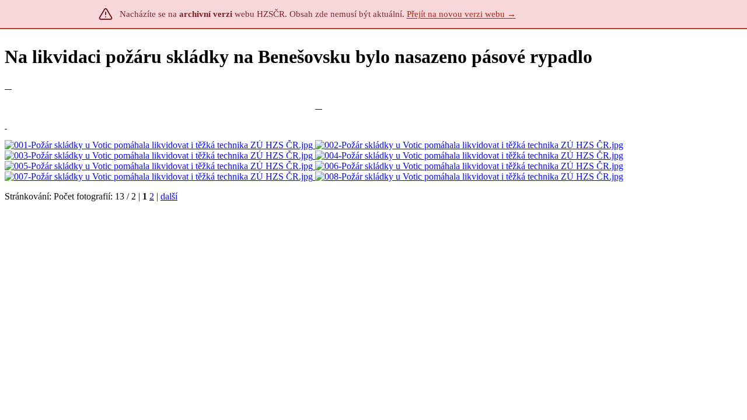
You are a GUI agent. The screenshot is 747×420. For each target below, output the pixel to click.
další (168, 196)
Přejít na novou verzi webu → (461, 14)
